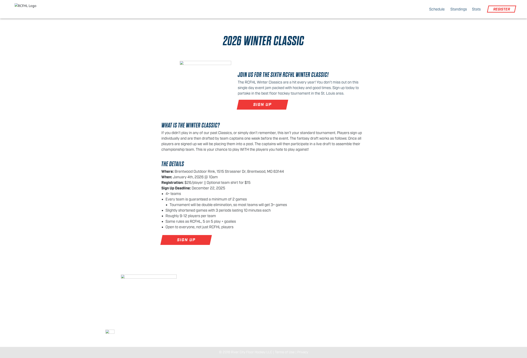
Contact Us (369, 294)
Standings (458, 9)
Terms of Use (285, 352)
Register (501, 9)
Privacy (302, 352)
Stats (476, 9)
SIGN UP (262, 104)
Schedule (437, 9)
